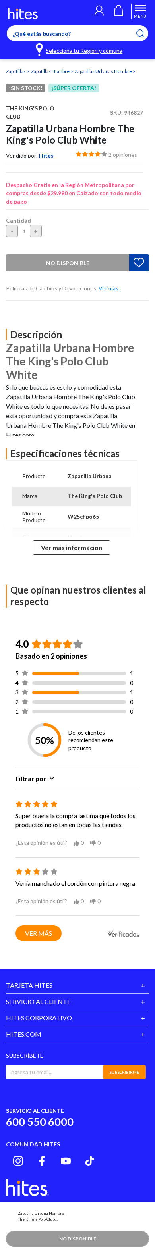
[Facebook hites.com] (42, 1161)
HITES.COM (23, 1034)
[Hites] (23, 13)
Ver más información (71, 547)
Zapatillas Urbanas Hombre (104, 71)
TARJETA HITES (29, 985)
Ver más (38, 933)
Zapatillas (16, 71)
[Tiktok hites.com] (90, 1161)
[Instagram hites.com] (18, 1161)
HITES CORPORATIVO (39, 1017)
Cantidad (18, 220)
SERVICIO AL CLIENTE (38, 1001)
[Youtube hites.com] (66, 1161)
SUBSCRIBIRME (124, 1072)
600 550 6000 (40, 1121)
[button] (99, 11)
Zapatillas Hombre (50, 71)
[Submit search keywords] (145, 33)
